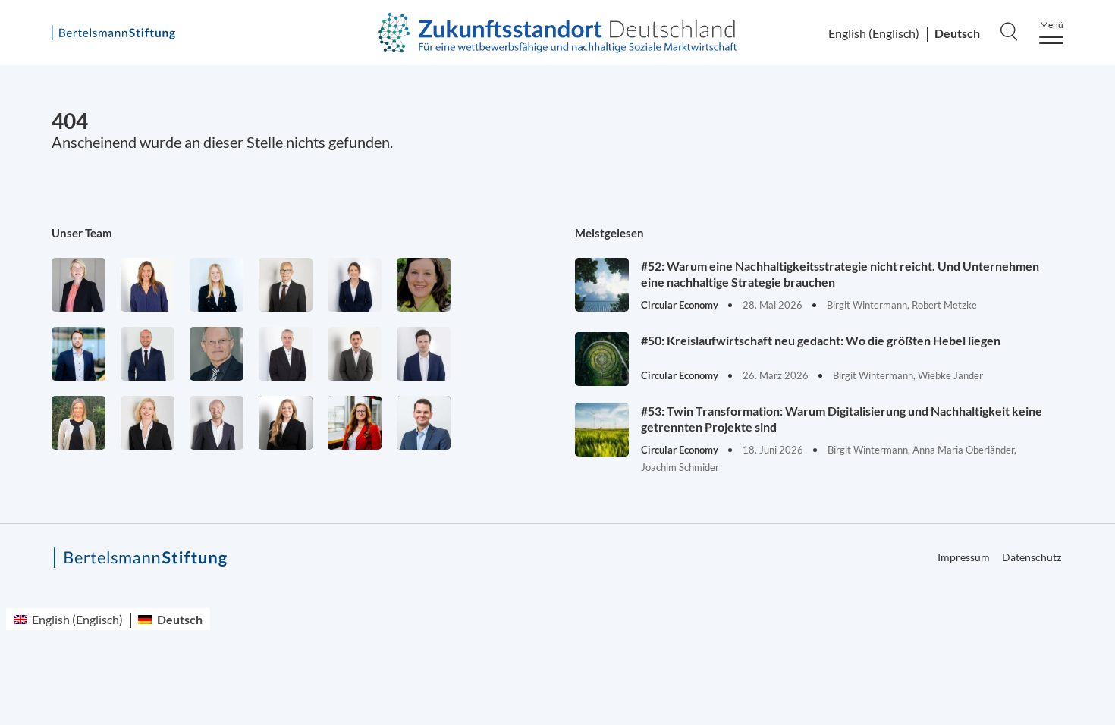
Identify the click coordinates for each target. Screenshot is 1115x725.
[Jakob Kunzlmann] (78, 354)
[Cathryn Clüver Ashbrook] (78, 285)
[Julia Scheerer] (78, 423)
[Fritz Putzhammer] (424, 354)
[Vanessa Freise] (216, 285)
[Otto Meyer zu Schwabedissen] (147, 354)
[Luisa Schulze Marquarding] (286, 423)
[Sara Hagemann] (355, 285)
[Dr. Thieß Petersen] (286, 354)
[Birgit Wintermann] (355, 423)
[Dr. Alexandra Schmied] (147, 423)
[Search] (1009, 31)
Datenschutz (1031, 557)
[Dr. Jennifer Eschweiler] (147, 285)
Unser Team (82, 233)
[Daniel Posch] (355, 354)
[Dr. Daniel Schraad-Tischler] (216, 423)
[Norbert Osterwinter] (216, 354)
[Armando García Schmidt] (286, 285)
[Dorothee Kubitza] (424, 285)
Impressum (964, 557)
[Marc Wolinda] (424, 423)
